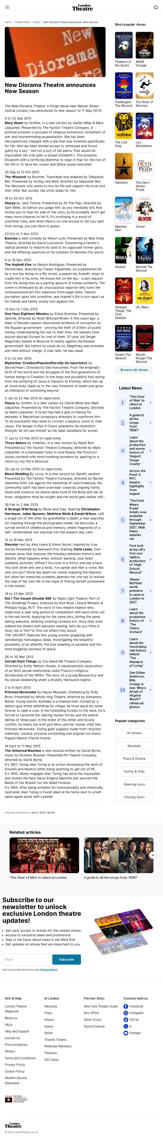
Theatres (50, 1053)
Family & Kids (134, 771)
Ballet (48, 1033)
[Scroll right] (152, 855)
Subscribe (66, 959)
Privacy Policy (49, 969)
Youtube (135, 1033)
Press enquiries (16, 1045)
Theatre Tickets (55, 1040)
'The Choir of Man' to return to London (38, 878)
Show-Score (92, 1020)
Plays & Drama (134, 758)
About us (11, 1018)
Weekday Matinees (58, 1046)
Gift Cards (51, 1060)
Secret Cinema (94, 1026)
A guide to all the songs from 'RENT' (111, 878)
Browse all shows (134, 370)
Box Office (91, 1013)
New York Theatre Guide (101, 1006)
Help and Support (17, 1031)
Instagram (136, 1013)
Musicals (134, 746)
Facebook (136, 1006)
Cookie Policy (14, 1071)
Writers (10, 1051)
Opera (48, 1026)
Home (8, 22)
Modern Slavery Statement (16, 1080)
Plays (48, 1013)
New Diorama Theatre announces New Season (71, 22)
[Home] (82, 7)
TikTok (134, 1020)
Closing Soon (134, 797)
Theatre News (23, 22)
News (37, 22)
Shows (49, 1020)
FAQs (9, 1025)
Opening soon (134, 784)
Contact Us (12, 1038)
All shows (134, 733)
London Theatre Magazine (16, 1008)
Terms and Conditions (20, 1058)
